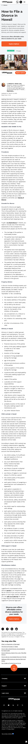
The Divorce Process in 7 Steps (9, 646)
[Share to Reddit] (16, 629)
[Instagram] (5, 705)
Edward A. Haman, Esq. (15, 83)
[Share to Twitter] (2, 629)
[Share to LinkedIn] (12, 629)
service (8, 590)
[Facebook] (18, 705)
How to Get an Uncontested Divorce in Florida (13, 657)
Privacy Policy (10, 729)
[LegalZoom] (14, 699)
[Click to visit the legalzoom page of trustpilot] (14, 51)
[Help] (17, 2)
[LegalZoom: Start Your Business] (7, 73)
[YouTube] (9, 705)
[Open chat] (26, 741)
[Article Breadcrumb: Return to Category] (2, 5)
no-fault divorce (12, 222)
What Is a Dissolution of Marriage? (10, 644)
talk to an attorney (12, 596)
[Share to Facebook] (7, 629)
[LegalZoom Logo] (7, 2)
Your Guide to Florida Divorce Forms (11, 663)
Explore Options (14, 619)
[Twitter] (23, 705)
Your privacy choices (7, 733)
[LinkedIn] (14, 705)
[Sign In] (21, 2)
